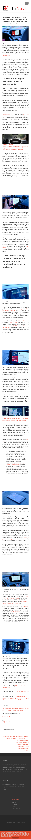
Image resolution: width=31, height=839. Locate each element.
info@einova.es (15, 809)
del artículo (21, 321)
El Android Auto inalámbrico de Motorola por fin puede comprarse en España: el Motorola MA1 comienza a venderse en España (15, 147)
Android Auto (6, 55)
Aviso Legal (20, 823)
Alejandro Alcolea (7, 722)
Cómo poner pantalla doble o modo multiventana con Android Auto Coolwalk (15, 419)
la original (26, 114)
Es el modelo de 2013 (8, 114)
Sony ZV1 (18, 175)
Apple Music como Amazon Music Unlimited (15, 602)
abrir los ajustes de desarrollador (15, 463)
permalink (11, 729)
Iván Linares (13, 322)
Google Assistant (15, 611)
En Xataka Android (7, 144)
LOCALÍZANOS (15, 799)
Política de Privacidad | (13, 823)
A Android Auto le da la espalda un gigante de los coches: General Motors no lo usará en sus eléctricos (15, 698)
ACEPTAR (15, 837)
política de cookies (16, 835)
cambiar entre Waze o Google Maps (15, 597)
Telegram (25, 606)
